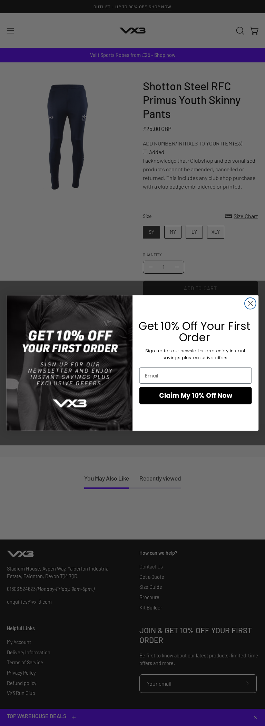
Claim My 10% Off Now (195, 395)
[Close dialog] (250, 303)
